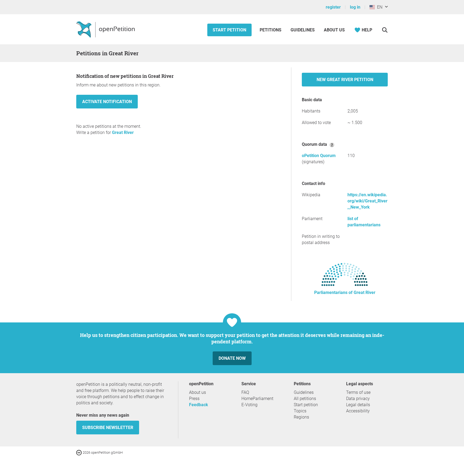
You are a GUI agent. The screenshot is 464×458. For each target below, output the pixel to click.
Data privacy (358, 398)
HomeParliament (257, 398)
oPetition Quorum (319, 155)
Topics (300, 410)
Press (194, 398)
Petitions (271, 29)
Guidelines (303, 29)
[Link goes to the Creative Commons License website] (79, 452)
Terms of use (358, 392)
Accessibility (358, 410)
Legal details (358, 404)
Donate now (232, 358)
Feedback (198, 404)
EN (378, 7)
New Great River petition (345, 79)
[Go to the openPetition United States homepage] (106, 29)
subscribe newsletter (107, 427)
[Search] (384, 30)
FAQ (245, 392)
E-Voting (249, 404)
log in (355, 7)
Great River (123, 132)
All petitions (305, 398)
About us (334, 29)
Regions (301, 417)
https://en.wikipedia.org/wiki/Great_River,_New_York (367, 201)
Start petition (229, 29)
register (333, 7)
